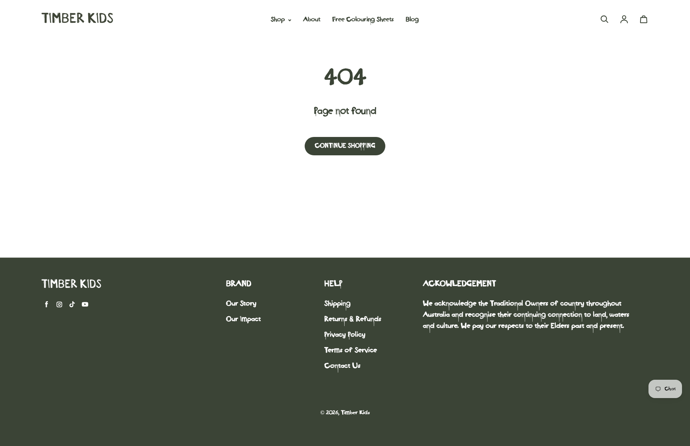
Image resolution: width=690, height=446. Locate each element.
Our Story (241, 304)
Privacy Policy (344, 335)
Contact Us (342, 366)
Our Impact (243, 319)
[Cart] (643, 19)
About (311, 20)
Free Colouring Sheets (363, 20)
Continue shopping (345, 146)
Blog (412, 20)
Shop (278, 20)
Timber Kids (355, 413)
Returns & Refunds (352, 319)
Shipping (337, 304)
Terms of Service (350, 351)
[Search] (604, 19)
